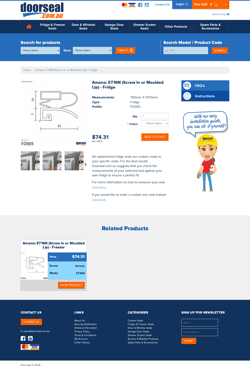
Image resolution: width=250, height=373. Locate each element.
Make (67, 50)
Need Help (219, 14)
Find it (123, 50)
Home (27, 70)
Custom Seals (135, 320)
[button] (222, 365)
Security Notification (85, 324)
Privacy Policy (82, 331)
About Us (79, 320)
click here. (99, 187)
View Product (71, 285)
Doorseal (26, 365)
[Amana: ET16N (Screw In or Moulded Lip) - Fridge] (54, 113)
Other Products (176, 27)
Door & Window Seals (83, 26)
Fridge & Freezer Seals (52, 26)
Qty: (135, 116)
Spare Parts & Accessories (210, 26)
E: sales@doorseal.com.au (35, 331)
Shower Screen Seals (144, 26)
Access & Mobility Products (143, 338)
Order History (82, 342)
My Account (81, 338)
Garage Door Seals (114, 26)
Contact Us (162, 4)
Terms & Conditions (85, 335)
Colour (133, 124)
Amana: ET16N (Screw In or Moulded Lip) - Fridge (66, 70)
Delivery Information (85, 327)
